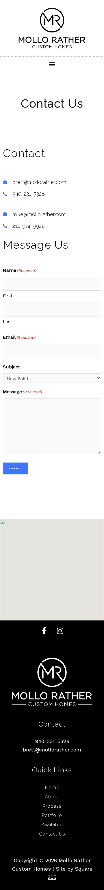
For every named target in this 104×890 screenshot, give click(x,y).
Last (7, 321)
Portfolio (52, 815)
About (52, 797)
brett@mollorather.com (52, 750)
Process (52, 806)
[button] (52, 64)
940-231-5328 (52, 741)
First (7, 296)
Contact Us (52, 834)
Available (52, 824)
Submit (16, 468)
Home (52, 787)
